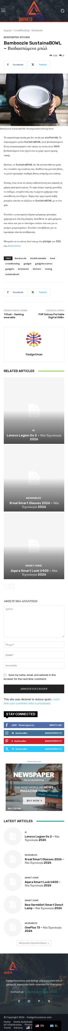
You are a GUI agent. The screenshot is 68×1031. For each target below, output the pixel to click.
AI (33, 430)
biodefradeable (38, 258)
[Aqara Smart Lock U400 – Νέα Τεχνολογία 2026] (34, 545)
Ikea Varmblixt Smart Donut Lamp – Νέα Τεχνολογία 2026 (44, 906)
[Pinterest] (39, 1001)
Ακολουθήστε (53, 733)
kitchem (37, 268)
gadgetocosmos (43, 263)
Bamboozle (20, 258)
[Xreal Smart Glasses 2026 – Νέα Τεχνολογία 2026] (34, 478)
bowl (52, 258)
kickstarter (23, 268)
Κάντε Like (55, 725)
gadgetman (34, 354)
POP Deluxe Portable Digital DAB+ (51, 316)
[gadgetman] (34, 339)
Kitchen (25, 37)
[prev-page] (6, 586)
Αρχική (7, 30)
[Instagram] (29, 1001)
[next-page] (12, 586)
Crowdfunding (21, 30)
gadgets (9, 268)
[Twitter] (49, 1001)
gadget (27, 263)
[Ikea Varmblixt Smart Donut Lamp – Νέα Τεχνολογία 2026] (13, 904)
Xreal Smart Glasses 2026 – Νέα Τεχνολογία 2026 (34, 505)
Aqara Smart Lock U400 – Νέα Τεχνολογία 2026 (34, 572)
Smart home (33, 565)
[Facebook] (19, 1001)
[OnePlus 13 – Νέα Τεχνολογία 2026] (13, 927)
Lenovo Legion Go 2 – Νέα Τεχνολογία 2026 (34, 437)
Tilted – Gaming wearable (14, 316)
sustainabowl (12, 274)
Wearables (33, 498)
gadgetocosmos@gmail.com (41, 991)
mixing (48, 268)
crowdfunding (12, 263)
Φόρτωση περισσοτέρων (32, 943)
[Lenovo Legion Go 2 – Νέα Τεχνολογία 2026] (34, 410)
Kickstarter (37, 30)
